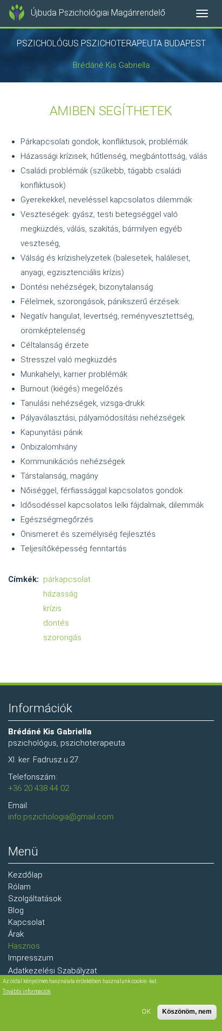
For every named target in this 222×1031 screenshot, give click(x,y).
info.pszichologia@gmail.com (61, 817)
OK (146, 1011)
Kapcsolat (26, 922)
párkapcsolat (67, 579)
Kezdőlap (25, 875)
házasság (60, 594)
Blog (16, 910)
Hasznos (24, 946)
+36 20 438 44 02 (38, 788)
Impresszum (30, 958)
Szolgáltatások (34, 898)
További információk (27, 991)
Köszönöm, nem (187, 1011)
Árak (16, 934)
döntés (56, 623)
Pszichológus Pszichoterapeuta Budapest (111, 43)
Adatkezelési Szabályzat (52, 971)
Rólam (19, 887)
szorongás (62, 637)
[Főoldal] (16, 13)
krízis (52, 608)
